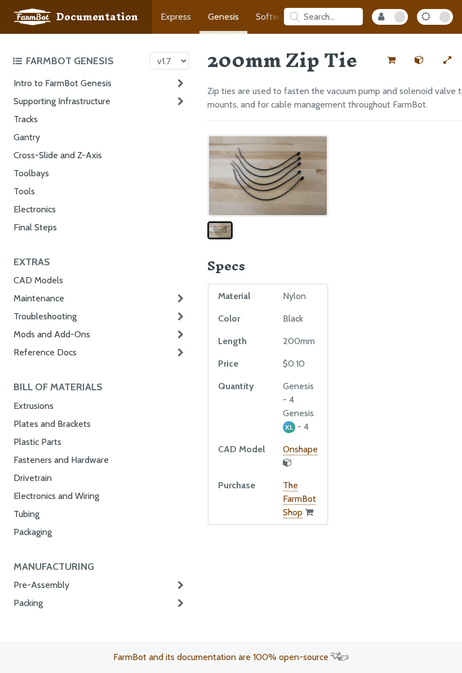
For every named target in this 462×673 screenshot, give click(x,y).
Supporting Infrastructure (62, 101)
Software (274, 16)
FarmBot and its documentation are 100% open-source (222, 657)
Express (176, 16)
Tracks (26, 119)
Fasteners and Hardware (61, 459)
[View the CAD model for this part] (419, 60)
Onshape (300, 449)
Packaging (33, 532)
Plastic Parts (37, 441)
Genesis (223, 16)
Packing (28, 603)
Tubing (26, 514)
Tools (24, 191)
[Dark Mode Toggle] (435, 17)
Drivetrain (33, 478)
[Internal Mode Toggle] (390, 17)
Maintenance (39, 298)
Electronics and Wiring (56, 496)
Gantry (27, 137)
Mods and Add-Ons (52, 334)
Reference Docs (45, 352)
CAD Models (38, 280)
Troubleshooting (45, 316)
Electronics (35, 209)
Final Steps (35, 227)
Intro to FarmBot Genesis (63, 83)
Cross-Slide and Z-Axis (58, 155)
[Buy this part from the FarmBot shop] (391, 60)
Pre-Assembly (41, 585)
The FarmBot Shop (299, 499)
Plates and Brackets (52, 423)
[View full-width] (447, 60)
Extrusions (34, 405)
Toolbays (31, 173)
